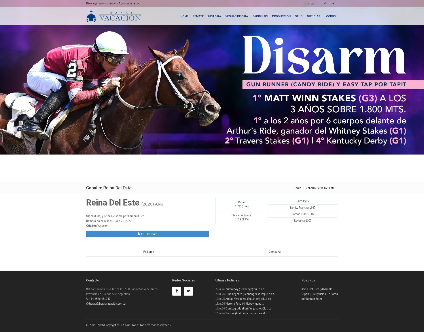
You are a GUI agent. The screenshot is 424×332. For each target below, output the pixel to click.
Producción (281, 16)
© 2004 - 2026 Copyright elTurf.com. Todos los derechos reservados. (128, 325)
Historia (214, 16)
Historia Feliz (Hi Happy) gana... (244, 304)
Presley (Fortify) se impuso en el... (246, 313)
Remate (198, 16)
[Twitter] (333, 3)
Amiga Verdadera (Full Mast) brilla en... (249, 299)
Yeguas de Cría (236, 16)
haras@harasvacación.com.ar (104, 3)
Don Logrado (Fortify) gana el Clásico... (249, 308)
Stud (299, 16)
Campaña (275, 252)
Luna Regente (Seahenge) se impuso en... (250, 294)
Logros (330, 16)
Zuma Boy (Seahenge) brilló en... (246, 289)
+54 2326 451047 (99, 299)
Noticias (313, 16)
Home (184, 16)
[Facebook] (325, 3)
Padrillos (260, 16)
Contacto (310, 3)
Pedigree (148, 252)
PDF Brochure (148, 234)
